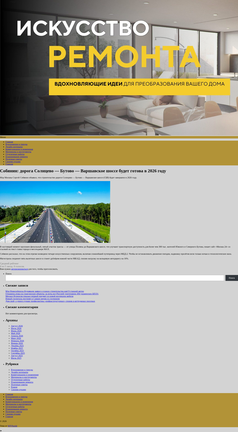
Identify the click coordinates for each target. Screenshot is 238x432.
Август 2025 (17, 355)
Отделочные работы (15, 154)
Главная (9, 142)
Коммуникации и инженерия (19, 149)
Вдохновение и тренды (16, 144)
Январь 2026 (17, 343)
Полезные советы (14, 159)
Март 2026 (16, 338)
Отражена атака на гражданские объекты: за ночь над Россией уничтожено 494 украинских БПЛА (52, 294)
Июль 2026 (16, 328)
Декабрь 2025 (17, 346)
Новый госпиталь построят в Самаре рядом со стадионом (33, 299)
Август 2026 (17, 326)
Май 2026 (15, 333)
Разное (14, 387)
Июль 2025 (16, 358)
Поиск (9, 274)
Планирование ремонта (17, 157)
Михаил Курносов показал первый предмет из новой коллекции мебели (39, 296)
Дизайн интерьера (14, 147)
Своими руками (13, 161)
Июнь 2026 (16, 331)
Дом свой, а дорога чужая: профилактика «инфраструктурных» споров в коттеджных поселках (50, 301)
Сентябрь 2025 (18, 353)
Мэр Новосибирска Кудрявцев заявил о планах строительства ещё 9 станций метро (45, 291)
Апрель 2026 (17, 336)
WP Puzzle (12, 426)
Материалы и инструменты (18, 152)
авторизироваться (19, 269)
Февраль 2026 (17, 341)
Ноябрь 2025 (17, 348)
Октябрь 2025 (17, 351)
